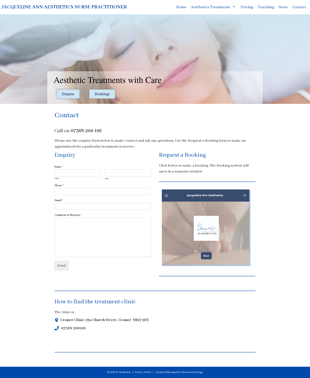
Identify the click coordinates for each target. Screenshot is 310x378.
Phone (59, 185)
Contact (299, 7)
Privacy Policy (143, 372)
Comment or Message (68, 215)
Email (59, 200)
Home (181, 7)
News (283, 7)
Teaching (266, 7)
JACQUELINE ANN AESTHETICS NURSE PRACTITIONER (64, 7)
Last (107, 178)
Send (61, 265)
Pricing (247, 7)
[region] (155, 59)
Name (59, 166)
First (57, 178)
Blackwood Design (192, 372)
